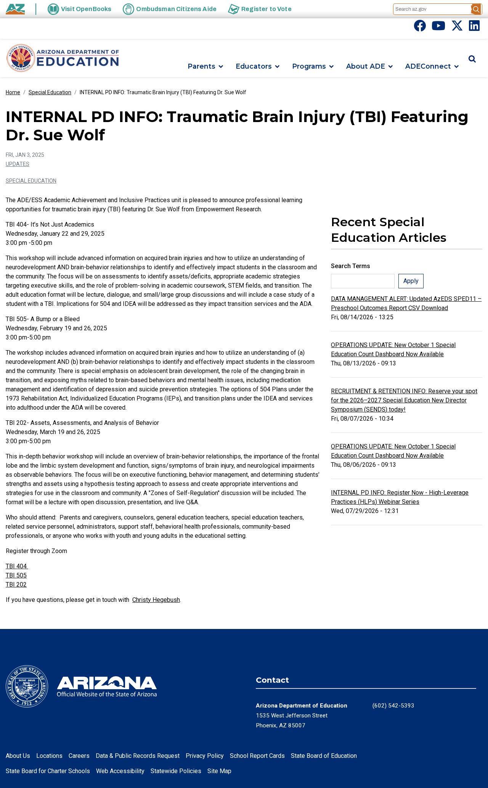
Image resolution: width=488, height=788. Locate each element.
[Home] (63, 58)
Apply (411, 281)
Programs (309, 67)
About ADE (365, 67)
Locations (49, 755)
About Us (18, 755)
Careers (79, 755)
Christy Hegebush (156, 599)
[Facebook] (420, 28)
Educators (254, 67)
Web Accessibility (120, 771)
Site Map (219, 771)
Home (13, 92)
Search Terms (350, 266)
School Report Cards (257, 755)
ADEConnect (428, 67)
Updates (17, 164)
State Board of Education (324, 755)
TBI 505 (16, 575)
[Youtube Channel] (438, 28)
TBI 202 (16, 584)
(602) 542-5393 (393, 705)
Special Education (50, 92)
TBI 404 (17, 566)
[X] (457, 28)
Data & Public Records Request (138, 755)
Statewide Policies (176, 771)
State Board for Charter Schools (48, 771)
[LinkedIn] (474, 28)
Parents (201, 67)
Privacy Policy (205, 755)
